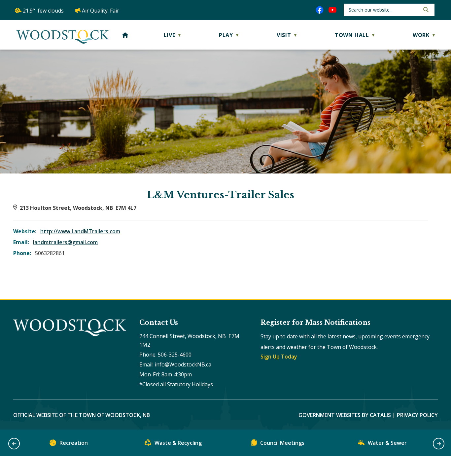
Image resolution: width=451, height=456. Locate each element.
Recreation (73, 442)
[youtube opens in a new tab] (332, 10)
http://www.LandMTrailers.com (80, 231)
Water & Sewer (387, 442)
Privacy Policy (417, 415)
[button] (425, 9)
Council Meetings (282, 442)
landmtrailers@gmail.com (65, 242)
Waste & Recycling (178, 442)
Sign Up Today (278, 356)
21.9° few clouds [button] (43, 10)
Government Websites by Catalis (344, 415)
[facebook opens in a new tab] (320, 10)
